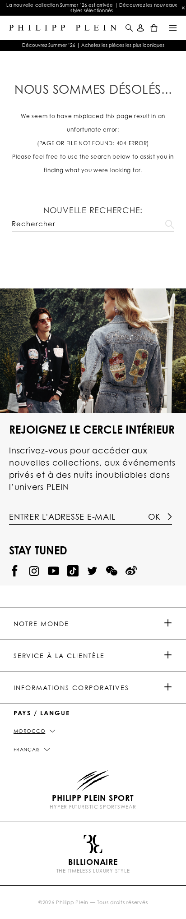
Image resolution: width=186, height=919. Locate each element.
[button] (128, 27)
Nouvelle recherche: (93, 210)
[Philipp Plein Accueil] (62, 28)
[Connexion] (140, 27)
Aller (169, 222)
